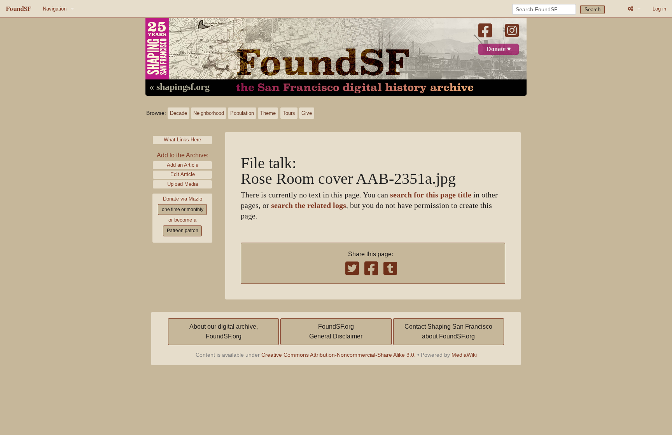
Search (592, 9)
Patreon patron (182, 230)
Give (306, 113)
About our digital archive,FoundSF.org (223, 331)
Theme (268, 113)
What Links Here (182, 140)
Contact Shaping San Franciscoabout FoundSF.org (448, 331)
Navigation (54, 9)
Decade (178, 113)
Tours (289, 113)
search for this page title (430, 194)
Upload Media (182, 184)
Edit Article (182, 174)
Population (242, 113)
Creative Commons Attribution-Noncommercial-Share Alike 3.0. (338, 355)
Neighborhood (208, 113)
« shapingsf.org (179, 87)
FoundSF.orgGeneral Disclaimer (335, 331)
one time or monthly (182, 209)
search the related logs (308, 205)
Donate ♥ (498, 49)
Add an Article (182, 165)
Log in (659, 9)
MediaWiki (464, 355)
